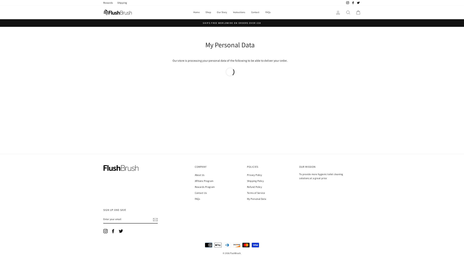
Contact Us (201, 192)
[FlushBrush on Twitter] (121, 231)
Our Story (222, 12)
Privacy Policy (254, 175)
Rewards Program (205, 187)
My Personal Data (256, 198)
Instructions (239, 12)
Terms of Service (256, 192)
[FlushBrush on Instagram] (105, 231)
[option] (232, 23)
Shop (208, 12)
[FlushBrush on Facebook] (113, 231)
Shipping (122, 2)
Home (196, 12)
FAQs (268, 12)
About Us (200, 175)
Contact (255, 12)
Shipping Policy (255, 181)
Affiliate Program (204, 181)
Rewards (108, 2)
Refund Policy (254, 187)
